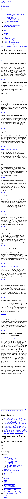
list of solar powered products (10, 44)
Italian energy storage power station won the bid (15, 423)
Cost (5, 27)
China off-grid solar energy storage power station (15, 431)
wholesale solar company (9, 41)
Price (5, 29)
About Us (6, 22)
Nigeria (5, 37)
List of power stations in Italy (7, 98)
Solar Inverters (10, 17)
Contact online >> (5, 57)
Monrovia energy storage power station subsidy (15, 430)
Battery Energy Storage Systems (14, 19)
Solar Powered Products (9, 38)
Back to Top (18, 492)
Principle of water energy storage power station (15, 426)
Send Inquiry (7, 495)
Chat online (3, 79)
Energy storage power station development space (15, 429)
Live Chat (6, 497)
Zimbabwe (6, 33)
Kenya (5, 36)
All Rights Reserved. (12, 493)
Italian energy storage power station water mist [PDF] (14, 410)
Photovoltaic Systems (12, 13)
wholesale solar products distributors (12, 42)
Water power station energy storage (12, 422)
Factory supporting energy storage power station (15, 427)
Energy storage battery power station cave (13, 433)
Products (6, 11)
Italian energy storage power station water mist (16, 46)
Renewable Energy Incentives (11, 26)
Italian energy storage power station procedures (15, 419)
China (5, 30)
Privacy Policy (4, 492)
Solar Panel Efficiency (12, 18)
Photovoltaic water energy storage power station (15, 425)
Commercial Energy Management (11, 25)
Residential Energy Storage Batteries (15, 14)
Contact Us (6, 23)
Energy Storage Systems (12, 21)
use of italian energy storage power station (9, 266)
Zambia (5, 34)
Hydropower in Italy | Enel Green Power (9, 149)
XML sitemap (11, 492)
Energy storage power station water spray (13, 418)
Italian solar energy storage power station (13, 421)
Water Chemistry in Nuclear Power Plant (9, 282)
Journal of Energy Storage (6, 214)
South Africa (7, 31)
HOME (2, 46)
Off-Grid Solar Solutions (12, 15)
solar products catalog (9, 40)
